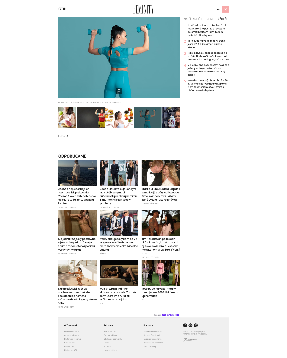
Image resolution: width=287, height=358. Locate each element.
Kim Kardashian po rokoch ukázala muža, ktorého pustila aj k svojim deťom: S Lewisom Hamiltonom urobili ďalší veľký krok (207, 30)
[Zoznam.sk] (191, 340)
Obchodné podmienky (113, 339)
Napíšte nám (69, 346)
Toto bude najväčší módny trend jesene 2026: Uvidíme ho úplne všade (206, 44)
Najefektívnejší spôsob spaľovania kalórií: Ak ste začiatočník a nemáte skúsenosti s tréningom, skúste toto (208, 56)
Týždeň (221, 19)
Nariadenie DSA (70, 350)
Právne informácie (71, 331)
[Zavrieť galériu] (225, 9)
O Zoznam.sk (70, 325)
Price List (107, 346)
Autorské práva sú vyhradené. (195, 334)
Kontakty (148, 325)
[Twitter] (196, 325)
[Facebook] (185, 325)
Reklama (108, 325)
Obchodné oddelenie (152, 335)
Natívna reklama (110, 350)
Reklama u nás (110, 331)
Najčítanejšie (193, 19)
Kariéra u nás (69, 342)
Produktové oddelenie (153, 331)
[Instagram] (190, 325)
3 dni (209, 19)
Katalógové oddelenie (153, 339)
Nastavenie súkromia (72, 339)
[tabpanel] (206, 58)
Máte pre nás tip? (150, 346)
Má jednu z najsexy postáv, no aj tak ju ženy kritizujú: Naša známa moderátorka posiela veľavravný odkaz (208, 69)
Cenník (106, 342)
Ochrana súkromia (71, 335)
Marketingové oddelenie (153, 342)
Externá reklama (110, 335)
